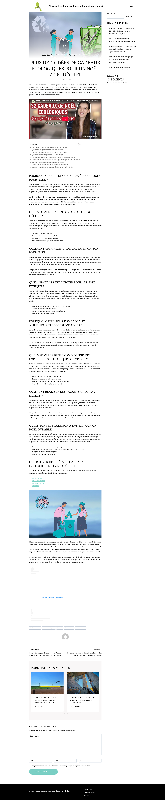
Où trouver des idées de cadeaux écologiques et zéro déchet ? (53, 167)
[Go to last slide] (34, 692)
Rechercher (111, 13)
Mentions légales (89, 793)
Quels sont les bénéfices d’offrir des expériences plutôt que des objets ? (56, 160)
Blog (132, 6)
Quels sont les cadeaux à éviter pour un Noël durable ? (50, 165)
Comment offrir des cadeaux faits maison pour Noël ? (50, 152)
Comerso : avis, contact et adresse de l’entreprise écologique (82, 700)
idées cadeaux (69, 628)
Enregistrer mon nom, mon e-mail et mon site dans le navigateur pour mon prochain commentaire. (60, 766)
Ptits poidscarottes (38, 481)
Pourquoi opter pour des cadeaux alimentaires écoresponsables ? (54, 157)
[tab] (61, 713)
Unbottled (35, 486)
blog (65, 58)
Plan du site (88, 790)
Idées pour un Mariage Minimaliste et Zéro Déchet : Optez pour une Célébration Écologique (84, 652)
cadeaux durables (35, 628)
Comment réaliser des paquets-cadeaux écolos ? (48, 162)
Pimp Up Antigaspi (38, 483)
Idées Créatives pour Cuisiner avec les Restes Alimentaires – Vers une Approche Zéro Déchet (45, 652)
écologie (59, 628)
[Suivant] (96, 692)
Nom (32, 761)
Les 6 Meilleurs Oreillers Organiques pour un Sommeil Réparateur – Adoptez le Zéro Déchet (121, 59)
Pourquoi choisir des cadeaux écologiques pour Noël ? (50, 147)
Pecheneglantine (38, 478)
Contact (86, 796)
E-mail (57, 761)
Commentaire (35, 736)
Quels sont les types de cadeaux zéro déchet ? (48, 150)
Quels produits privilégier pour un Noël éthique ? (48, 155)
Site (81, 761)
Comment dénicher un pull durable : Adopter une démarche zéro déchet (46, 700)
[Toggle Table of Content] (79, 144)
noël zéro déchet (80, 628)
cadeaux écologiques (49, 628)
